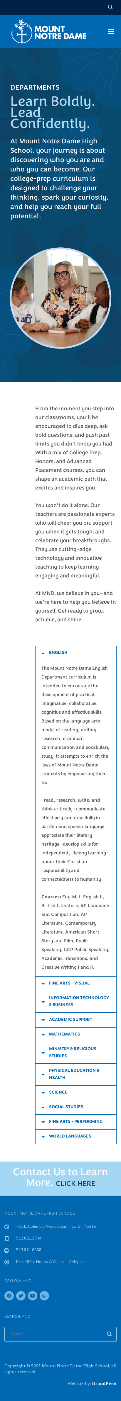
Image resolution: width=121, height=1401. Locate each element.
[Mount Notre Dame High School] (51, 31)
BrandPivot (104, 1383)
